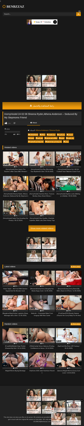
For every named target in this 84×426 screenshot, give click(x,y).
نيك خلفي (71, 138)
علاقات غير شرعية (52, 138)
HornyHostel (34, 134)
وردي (66, 141)
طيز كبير (40, 138)
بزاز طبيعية (52, 134)
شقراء (32, 138)
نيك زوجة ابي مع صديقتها (54, 141)
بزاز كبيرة (62, 134)
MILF (43, 134)
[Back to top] (77, 420)
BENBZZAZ (15, 6)
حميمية (71, 134)
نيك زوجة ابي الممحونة (36, 141)
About (34, 123)
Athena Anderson (42, 130)
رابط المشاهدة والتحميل (43, 106)
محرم (62, 138)
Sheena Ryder (54, 130)
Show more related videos (42, 228)
